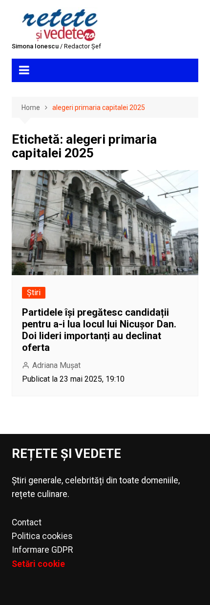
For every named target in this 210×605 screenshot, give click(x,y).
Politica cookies (42, 536)
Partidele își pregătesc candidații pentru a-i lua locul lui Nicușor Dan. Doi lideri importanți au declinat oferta (99, 329)
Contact (27, 522)
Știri (34, 292)
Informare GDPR (42, 550)
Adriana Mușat (56, 365)
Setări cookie (38, 564)
